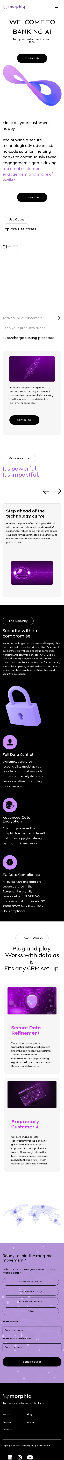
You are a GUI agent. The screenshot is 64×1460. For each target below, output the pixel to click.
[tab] (32, 318)
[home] (14, 6)
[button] (57, 7)
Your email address (17, 1338)
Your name (11, 1321)
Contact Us (32, 58)
